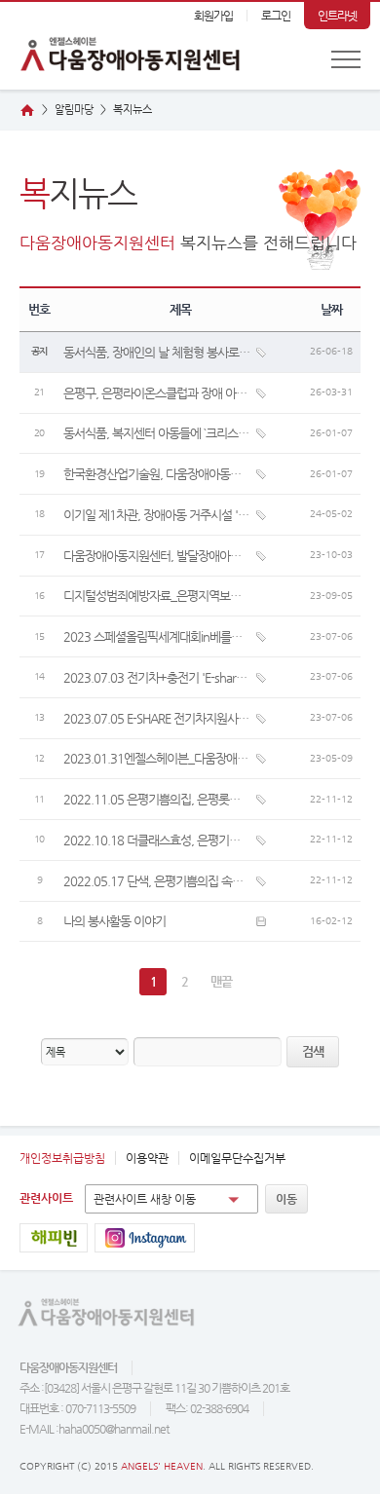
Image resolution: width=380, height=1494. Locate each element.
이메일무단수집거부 (237, 1158)
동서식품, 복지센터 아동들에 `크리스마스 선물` (156, 433)
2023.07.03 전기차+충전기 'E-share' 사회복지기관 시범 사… (156, 677)
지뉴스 (132, 109)
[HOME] (27, 110)
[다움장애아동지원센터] (122, 46)
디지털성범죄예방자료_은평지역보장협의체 (156, 595)
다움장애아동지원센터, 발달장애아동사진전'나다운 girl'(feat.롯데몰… (156, 555)
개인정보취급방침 (62, 1158)
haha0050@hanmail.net (113, 1429)
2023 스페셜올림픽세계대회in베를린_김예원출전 (156, 636)
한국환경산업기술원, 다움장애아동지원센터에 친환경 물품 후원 (156, 474)
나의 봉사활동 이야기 (114, 921)
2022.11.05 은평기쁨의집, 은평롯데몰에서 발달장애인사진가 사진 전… (156, 799)
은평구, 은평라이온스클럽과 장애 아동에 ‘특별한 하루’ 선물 (156, 393)
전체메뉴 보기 (346, 59)
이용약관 (147, 1158)
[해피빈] (53, 1237)
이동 (286, 1199)
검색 (312, 1051)
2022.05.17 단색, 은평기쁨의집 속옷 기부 (156, 881)
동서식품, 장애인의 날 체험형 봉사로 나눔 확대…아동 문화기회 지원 (156, 352)
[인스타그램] (145, 1237)
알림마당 (74, 109)
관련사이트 (46, 1198)
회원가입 (213, 15)
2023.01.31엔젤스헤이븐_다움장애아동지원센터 (156, 758)
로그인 (275, 15)
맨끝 (221, 981)
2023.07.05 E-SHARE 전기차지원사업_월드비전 (156, 718)
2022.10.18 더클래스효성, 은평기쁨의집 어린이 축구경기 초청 (156, 840)
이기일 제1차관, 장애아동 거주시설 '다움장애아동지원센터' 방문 (156, 514)
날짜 (331, 309)
